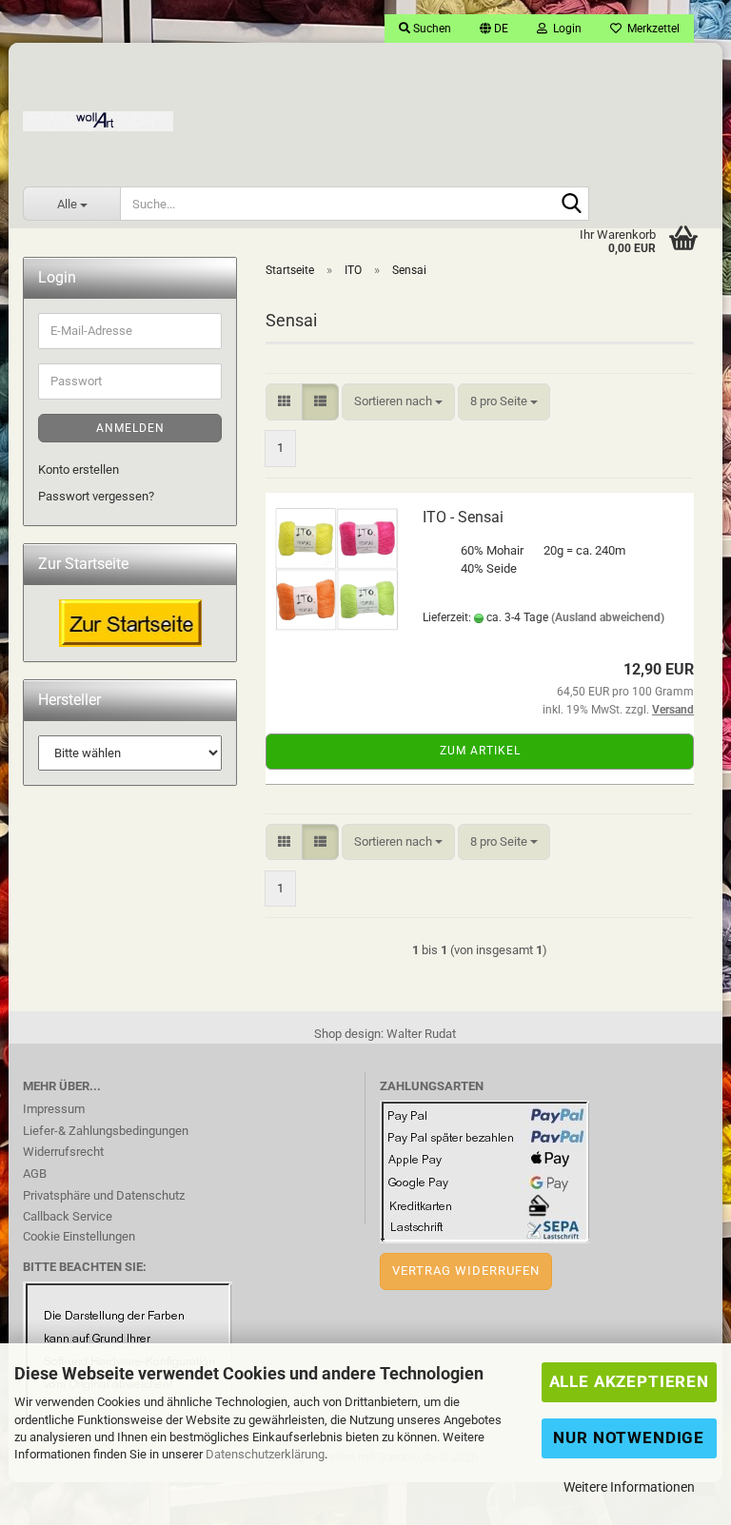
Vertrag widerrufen (466, 1270)
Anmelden (130, 428)
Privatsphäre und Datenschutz (104, 1195)
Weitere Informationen (629, 1487)
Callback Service (67, 1216)
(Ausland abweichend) (607, 617)
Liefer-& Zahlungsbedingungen (105, 1131)
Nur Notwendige (628, 1437)
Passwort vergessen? (96, 496)
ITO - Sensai (463, 517)
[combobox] (398, 401)
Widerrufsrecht (63, 1151)
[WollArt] (98, 114)
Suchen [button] (430, 28)
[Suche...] (571, 204)
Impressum (54, 1109)
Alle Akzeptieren (629, 1381)
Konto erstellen (78, 469)
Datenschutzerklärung (265, 1454)
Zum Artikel (480, 750)
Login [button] (564, 28)
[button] (494, 28)
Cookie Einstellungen (79, 1236)
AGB (35, 1173)
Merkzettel (651, 28)
